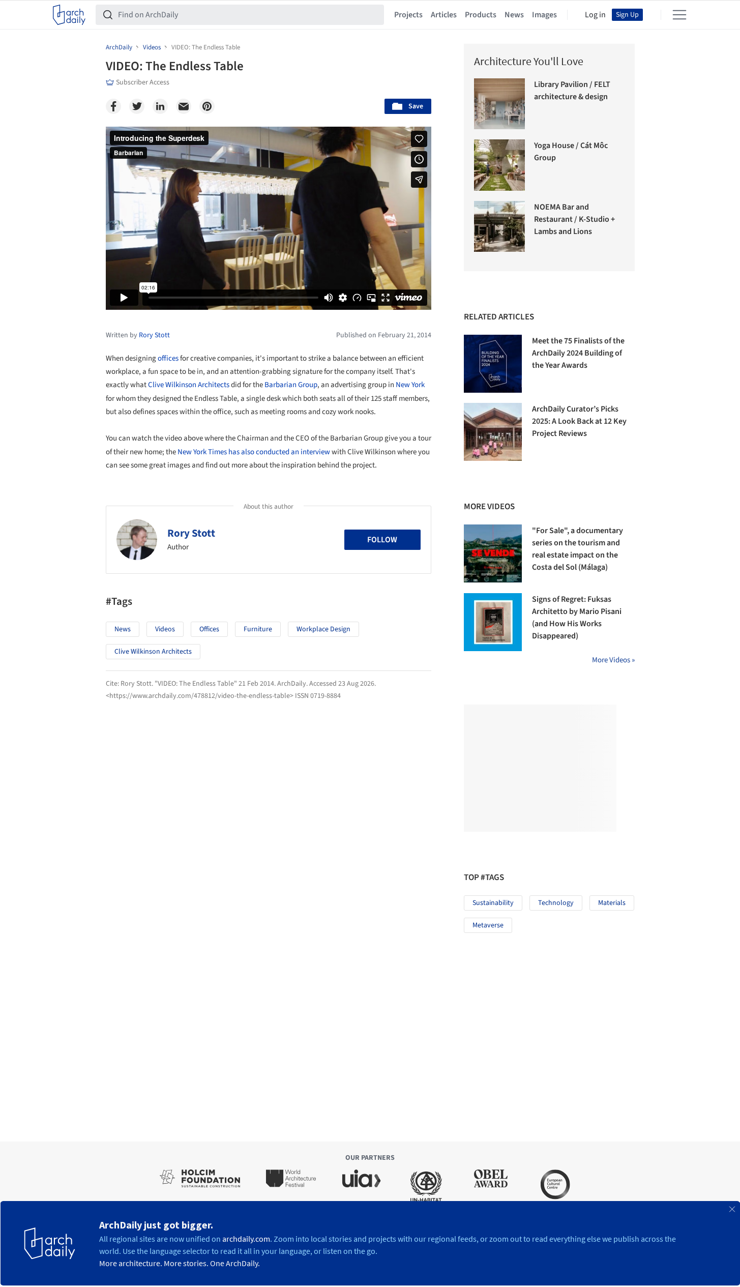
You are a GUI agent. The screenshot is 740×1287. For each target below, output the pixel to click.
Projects (408, 14)
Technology (556, 903)
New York (410, 384)
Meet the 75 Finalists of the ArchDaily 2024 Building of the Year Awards (578, 353)
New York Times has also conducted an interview (253, 452)
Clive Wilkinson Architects (188, 384)
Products (480, 14)
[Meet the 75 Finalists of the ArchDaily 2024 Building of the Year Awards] (493, 364)
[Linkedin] (160, 106)
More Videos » (613, 660)
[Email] (183, 106)
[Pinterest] (207, 106)
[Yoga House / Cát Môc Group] (499, 165)
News (514, 14)
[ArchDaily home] (69, 15)
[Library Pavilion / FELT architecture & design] (499, 104)
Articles (444, 14)
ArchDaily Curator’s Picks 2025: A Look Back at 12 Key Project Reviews (579, 421)
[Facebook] (113, 106)
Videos (165, 629)
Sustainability (493, 903)
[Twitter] (136, 106)
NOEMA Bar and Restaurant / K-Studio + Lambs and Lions (574, 219)
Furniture (258, 629)
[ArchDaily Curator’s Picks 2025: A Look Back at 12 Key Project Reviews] (493, 432)
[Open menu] (679, 15)
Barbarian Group (290, 384)
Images (544, 14)
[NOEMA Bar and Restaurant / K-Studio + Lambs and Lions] (499, 226)
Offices (209, 629)
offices (168, 358)
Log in (595, 14)
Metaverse (488, 925)
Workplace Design (323, 629)
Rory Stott (191, 533)
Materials (612, 903)
